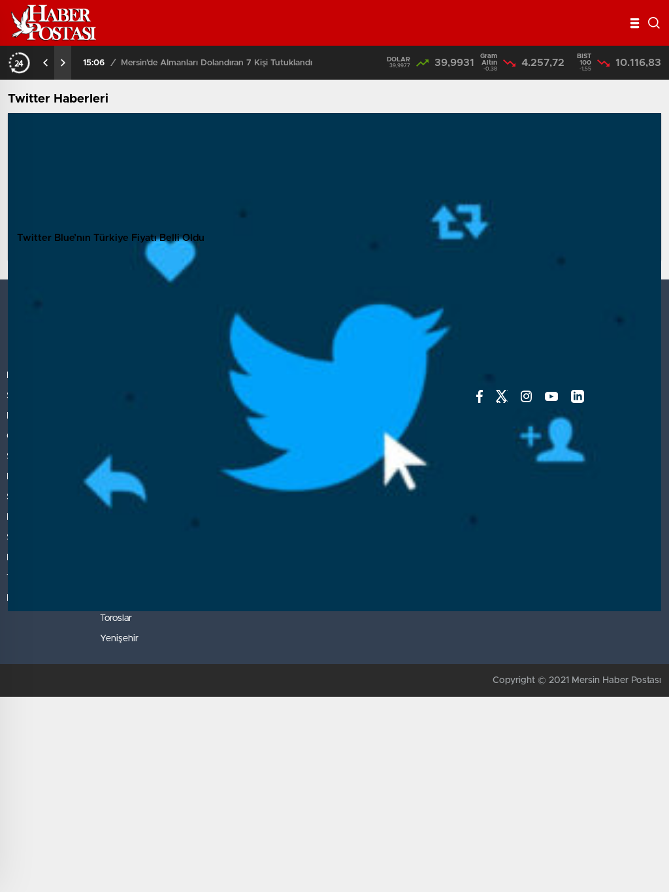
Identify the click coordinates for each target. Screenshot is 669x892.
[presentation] (45, 63)
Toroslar (116, 618)
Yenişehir (119, 638)
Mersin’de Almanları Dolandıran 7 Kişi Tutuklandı (216, 63)
